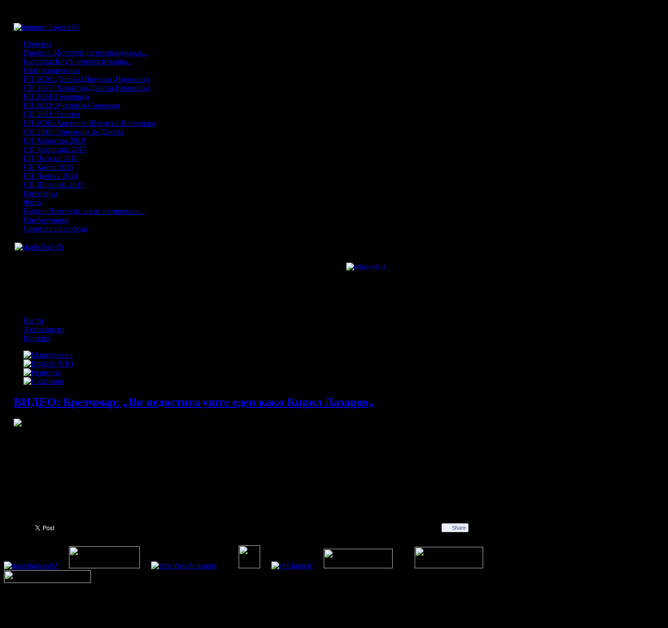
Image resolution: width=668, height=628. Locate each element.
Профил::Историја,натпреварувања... (85, 52)
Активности (44, 329)
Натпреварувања (51, 70)
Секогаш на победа (55, 228)
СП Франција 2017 (55, 149)
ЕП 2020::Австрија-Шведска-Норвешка (89, 123)
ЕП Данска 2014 (50, 176)
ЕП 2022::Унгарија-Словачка (71, 105)
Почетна (37, 44)
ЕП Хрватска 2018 (54, 140)
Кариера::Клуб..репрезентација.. (77, 61)
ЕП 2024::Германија (56, 96)
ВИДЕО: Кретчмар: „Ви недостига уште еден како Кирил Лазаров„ (194, 402)
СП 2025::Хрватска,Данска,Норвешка (86, 88)
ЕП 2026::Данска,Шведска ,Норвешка (86, 79)
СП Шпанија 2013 (53, 184)
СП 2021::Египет (51, 114)
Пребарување (45, 220)
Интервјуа (40, 193)
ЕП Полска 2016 (50, 158)
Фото (32, 202)
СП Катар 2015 (48, 167)
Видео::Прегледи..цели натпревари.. (84, 211)
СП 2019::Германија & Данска (73, 132)
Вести (33, 320)
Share (459, 528)
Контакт (37, 338)
